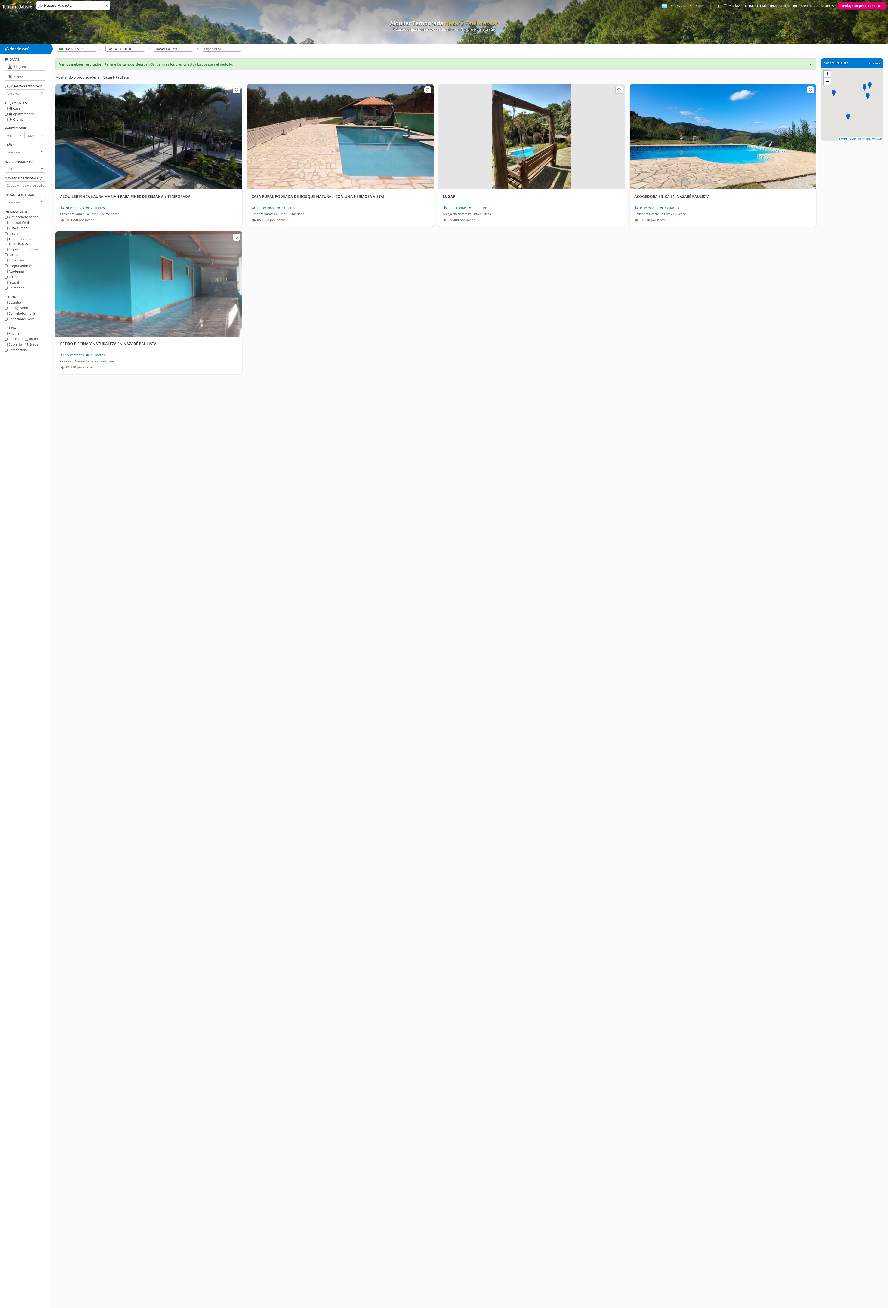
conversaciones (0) (779, 5)
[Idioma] (667, 5)
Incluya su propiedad (859, 5)
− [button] (827, 81)
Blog (715, 5)
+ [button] (827, 74)
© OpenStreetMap (872, 139)
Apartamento (23, 114)
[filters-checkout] (9, 76)
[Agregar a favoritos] (236, 89)
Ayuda (682, 5)
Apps (700, 5)
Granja (18, 119)
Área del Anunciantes (817, 5)
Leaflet (843, 139)
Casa (16, 108)
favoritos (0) (740, 5)
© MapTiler (855, 139)
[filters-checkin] (9, 66)
